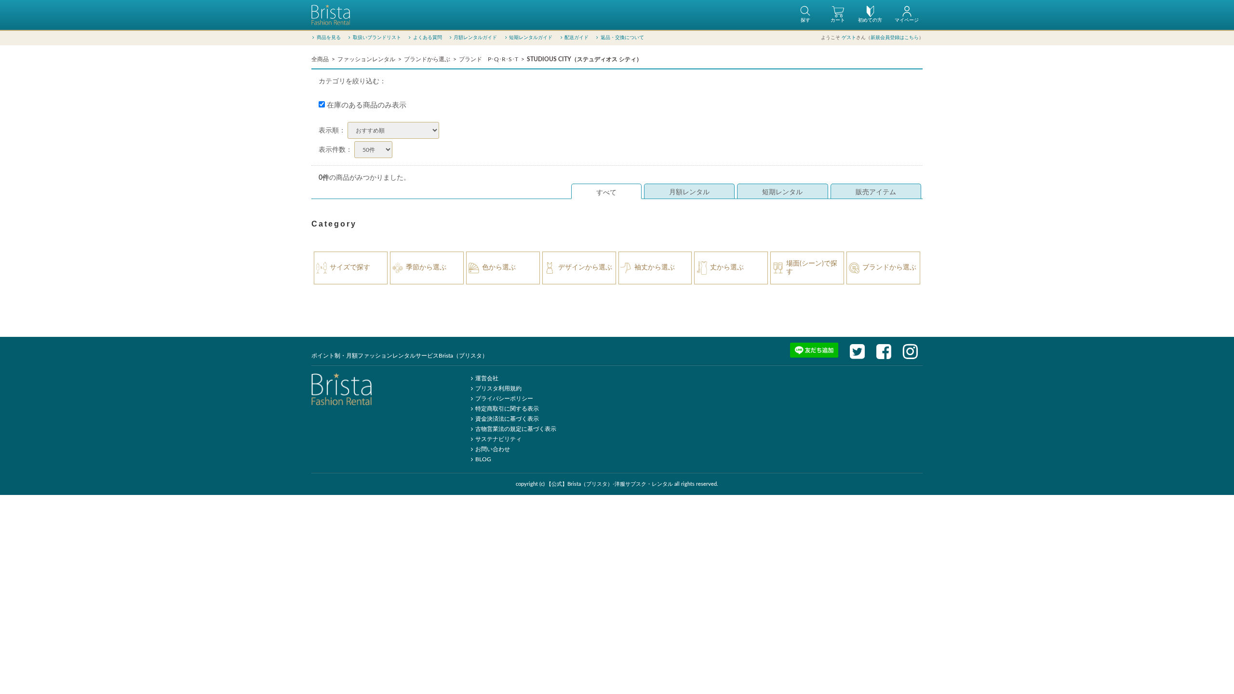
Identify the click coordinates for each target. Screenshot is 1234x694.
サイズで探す (350, 267)
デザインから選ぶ (585, 267)
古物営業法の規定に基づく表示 (515, 429)
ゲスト (849, 37)
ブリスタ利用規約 (498, 388)
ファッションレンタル (366, 59)
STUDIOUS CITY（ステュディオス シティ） (584, 59)
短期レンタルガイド (530, 37)
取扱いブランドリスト (377, 37)
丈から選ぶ (727, 267)
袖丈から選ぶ (654, 267)
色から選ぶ (499, 267)
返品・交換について (622, 37)
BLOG (483, 459)
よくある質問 (427, 37)
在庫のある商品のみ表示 (365, 105)
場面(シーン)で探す (811, 267)
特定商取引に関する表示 (507, 409)
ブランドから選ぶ (427, 59)
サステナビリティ (498, 439)
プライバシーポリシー (504, 398)
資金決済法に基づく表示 (507, 419)
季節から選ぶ (426, 267)
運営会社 (486, 378)
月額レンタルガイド (475, 37)
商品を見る (329, 37)
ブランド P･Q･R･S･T (488, 59)
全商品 (320, 59)
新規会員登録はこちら (895, 37)
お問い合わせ (492, 449)
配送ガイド (576, 37)
